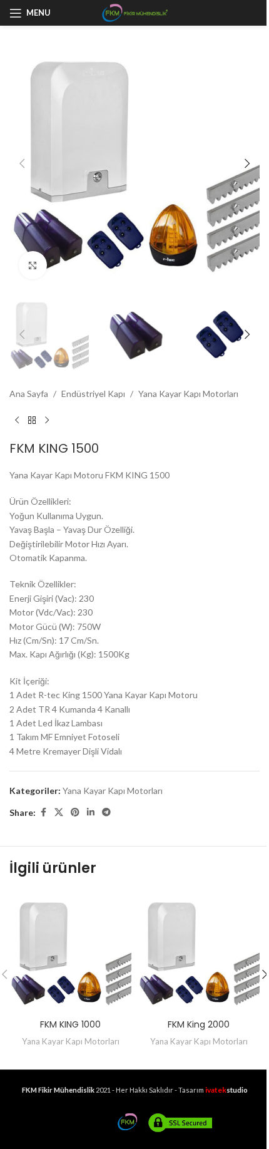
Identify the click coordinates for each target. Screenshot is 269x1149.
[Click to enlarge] (33, 265)
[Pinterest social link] (75, 812)
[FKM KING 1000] (70, 952)
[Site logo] (134, 11)
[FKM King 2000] (199, 952)
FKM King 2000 (199, 1024)
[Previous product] (16, 420)
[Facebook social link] (43, 812)
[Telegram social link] (106, 812)
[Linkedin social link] (90, 812)
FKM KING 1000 (70, 1024)
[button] (21, 163)
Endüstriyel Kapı (93, 393)
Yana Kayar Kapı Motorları (188, 393)
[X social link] (59, 812)
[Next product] (46, 420)
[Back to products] (31, 420)
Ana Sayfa (28, 393)
